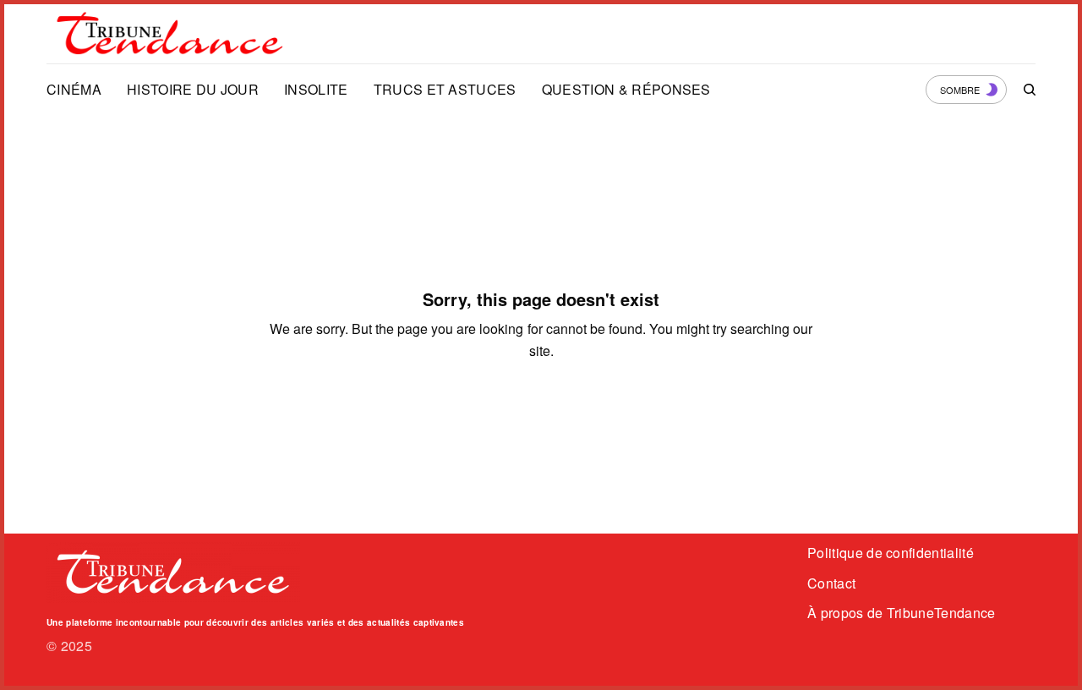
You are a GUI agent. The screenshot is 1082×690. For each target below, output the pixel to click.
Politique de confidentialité (890, 552)
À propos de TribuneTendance (901, 612)
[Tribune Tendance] (169, 33)
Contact (831, 583)
